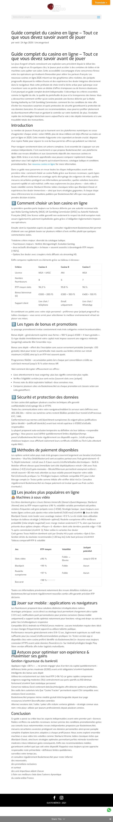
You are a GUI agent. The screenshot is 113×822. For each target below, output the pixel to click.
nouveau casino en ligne (43, 164)
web (17, 42)
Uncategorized (42, 42)
